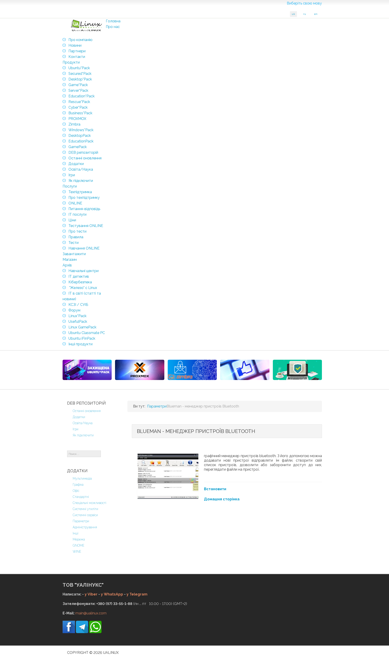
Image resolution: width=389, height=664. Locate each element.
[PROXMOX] (139, 370)
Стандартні (81, 497)
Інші (75, 533)
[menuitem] (113, 21)
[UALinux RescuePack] (297, 370)
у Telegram (137, 594)
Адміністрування (85, 527)
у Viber (91, 594)
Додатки (79, 417)
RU (304, 14)
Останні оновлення (87, 411)
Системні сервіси (85, 515)
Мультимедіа (82, 478)
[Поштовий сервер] (192, 370)
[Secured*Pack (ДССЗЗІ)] (87, 370)
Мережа (79, 539)
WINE (77, 551)
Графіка (78, 484)
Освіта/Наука (83, 423)
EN (316, 14)
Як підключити (83, 435)
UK (293, 14)
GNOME (78, 545)
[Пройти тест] (244, 370)
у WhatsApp (112, 594)
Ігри (75, 429)
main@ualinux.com (90, 613)
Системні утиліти (85, 509)
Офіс (76, 490)
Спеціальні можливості (89, 503)
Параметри (81, 521)
